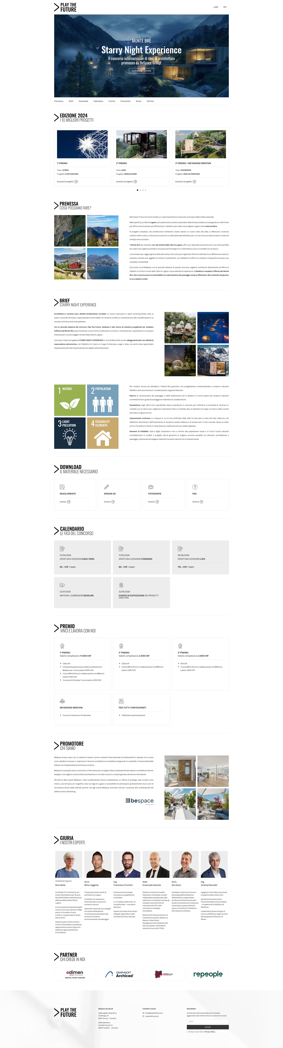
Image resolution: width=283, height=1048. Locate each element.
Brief (71, 101)
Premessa (58, 101)
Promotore (125, 101)
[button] (141, 70)
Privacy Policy (210, 1031)
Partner (150, 101)
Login (215, 7)
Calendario (98, 101)
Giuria (138, 101)
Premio (112, 101)
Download (83, 101)
